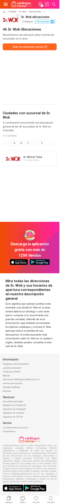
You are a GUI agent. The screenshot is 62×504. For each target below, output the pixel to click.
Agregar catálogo (11, 387)
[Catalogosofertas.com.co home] (21, 4)
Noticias (7, 391)
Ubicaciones (35, 11)
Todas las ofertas (11, 371)
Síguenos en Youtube (13, 413)
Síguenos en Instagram (14, 409)
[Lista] (47, 4)
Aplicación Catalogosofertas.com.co (21, 379)
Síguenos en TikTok (13, 416)
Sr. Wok (22, 11)
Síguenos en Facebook (14, 405)
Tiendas (12, 11)
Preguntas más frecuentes (16, 364)
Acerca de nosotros (12, 383)
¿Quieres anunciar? (12, 368)
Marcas (6, 375)
